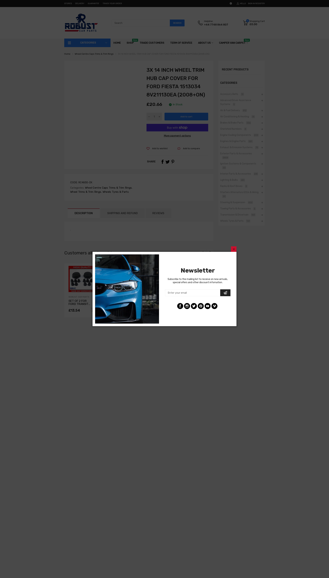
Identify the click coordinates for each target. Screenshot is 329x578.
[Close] (233, 249)
